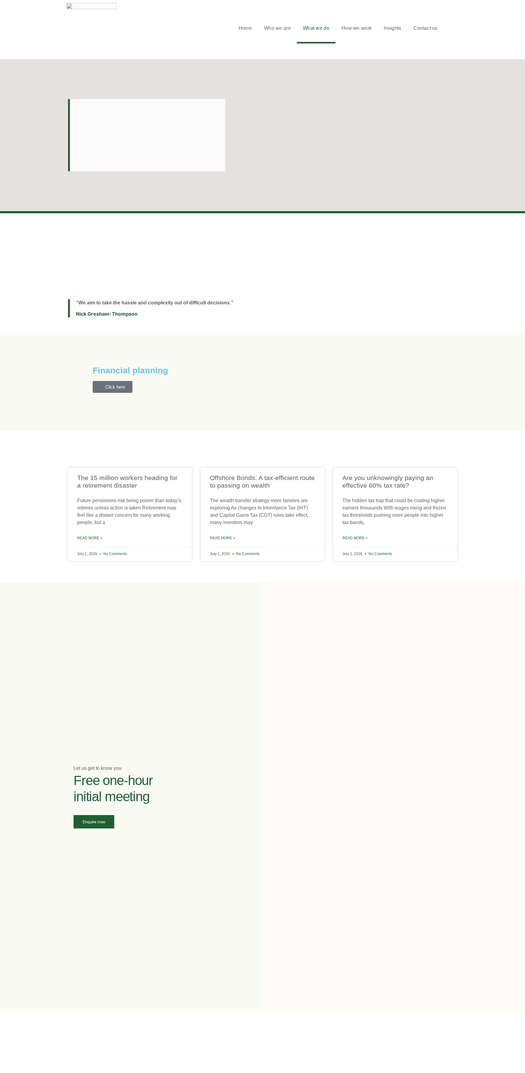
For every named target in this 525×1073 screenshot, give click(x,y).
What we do (316, 28)
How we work (356, 28)
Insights (392, 28)
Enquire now (94, 821)
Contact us (425, 28)
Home (245, 28)
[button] (455, 28)
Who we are (277, 28)
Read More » (89, 538)
